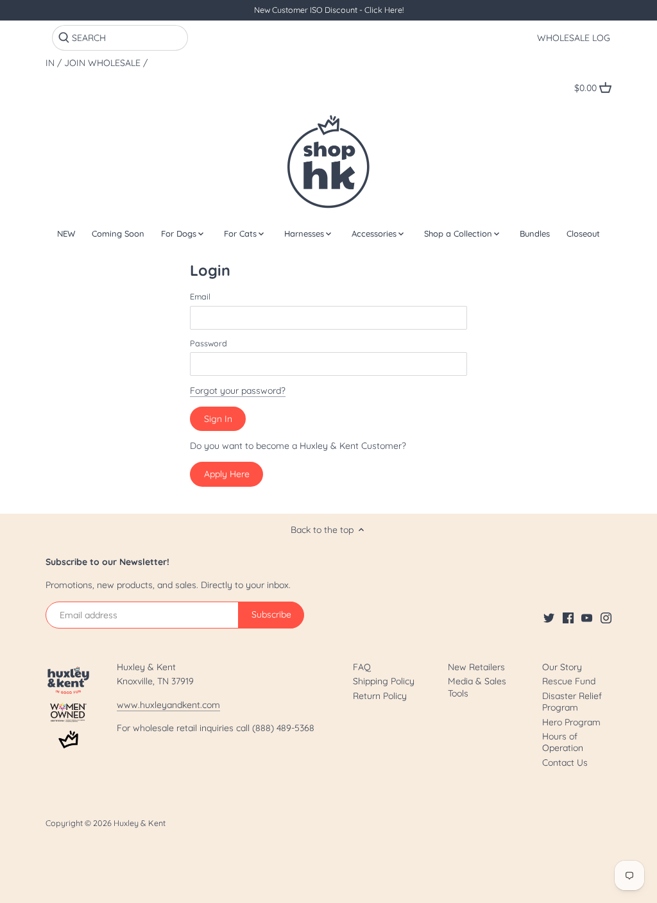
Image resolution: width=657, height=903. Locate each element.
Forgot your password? (238, 390)
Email (200, 296)
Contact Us (565, 762)
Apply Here (227, 474)
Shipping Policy (383, 681)
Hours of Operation (562, 742)
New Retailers (476, 667)
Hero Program (571, 722)
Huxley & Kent (140, 823)
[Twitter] (548, 617)
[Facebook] (568, 617)
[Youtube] (586, 617)
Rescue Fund (568, 681)
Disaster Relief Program (572, 701)
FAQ (362, 667)
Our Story (562, 667)
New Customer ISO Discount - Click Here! (329, 9)
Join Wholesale (102, 63)
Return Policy (380, 696)
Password (208, 343)
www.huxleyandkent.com (168, 705)
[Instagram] (606, 617)
